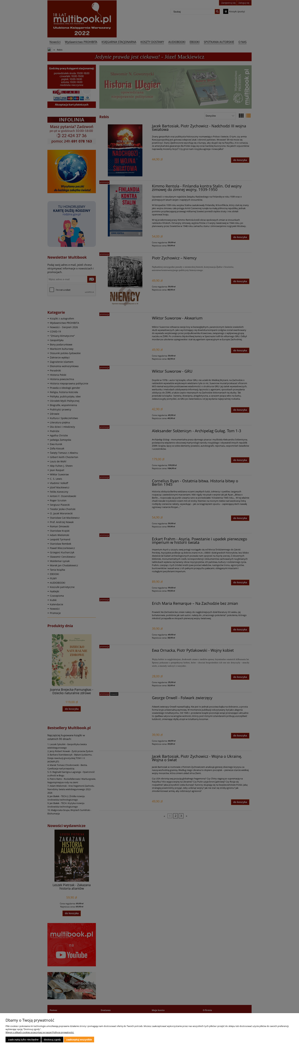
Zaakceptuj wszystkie (79, 1039)
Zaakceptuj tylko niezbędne (23, 1039)
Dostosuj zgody (52, 1039)
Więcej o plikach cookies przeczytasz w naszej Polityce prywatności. (40, 1032)
